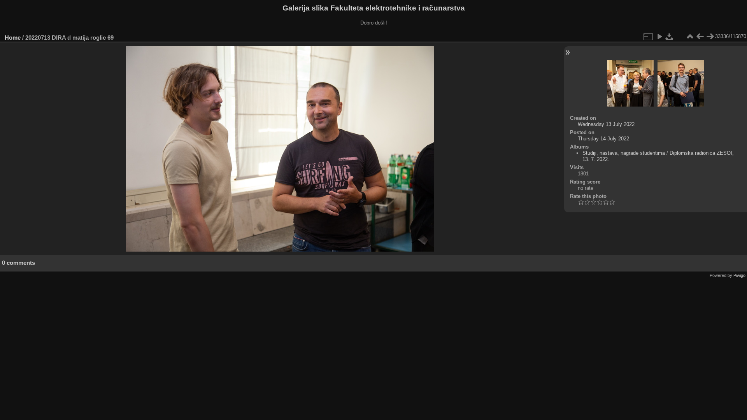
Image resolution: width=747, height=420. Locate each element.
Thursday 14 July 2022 (603, 139)
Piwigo (739, 275)
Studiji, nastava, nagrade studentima (623, 153)
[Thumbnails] (690, 37)
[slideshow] (659, 37)
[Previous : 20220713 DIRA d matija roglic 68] (700, 37)
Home (13, 37)
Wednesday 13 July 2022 (606, 124)
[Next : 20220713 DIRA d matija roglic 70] (710, 37)
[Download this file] (670, 37)
